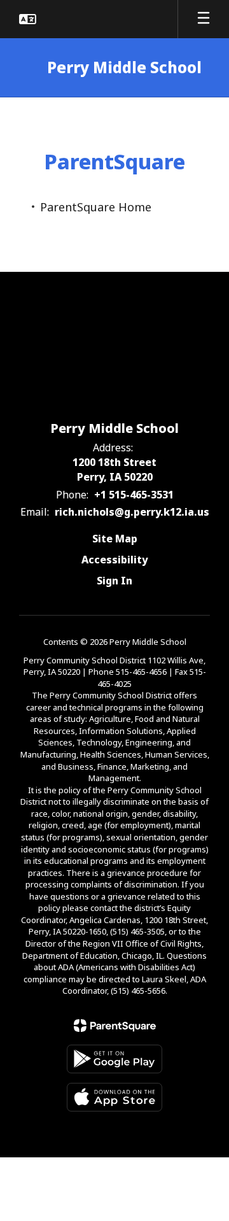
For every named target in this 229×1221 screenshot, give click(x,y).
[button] (27, 19)
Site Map (114, 539)
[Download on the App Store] (114, 1097)
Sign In (114, 581)
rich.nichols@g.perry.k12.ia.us (132, 512)
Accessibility (114, 560)
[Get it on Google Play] (114, 1059)
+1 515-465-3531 (134, 495)
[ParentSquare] (115, 1025)
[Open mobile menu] (203, 19)
